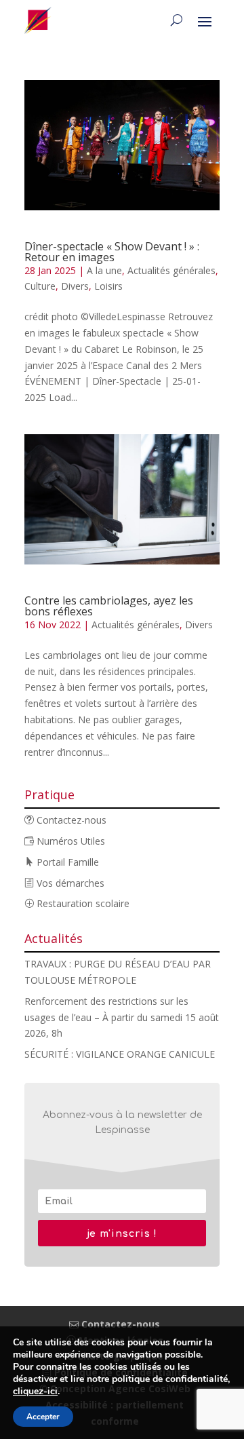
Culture (40, 286)
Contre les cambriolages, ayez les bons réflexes (108, 606)
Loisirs (108, 286)
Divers (75, 286)
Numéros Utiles (69, 840)
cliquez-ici (35, 1391)
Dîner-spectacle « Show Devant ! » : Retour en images (111, 252)
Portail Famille (66, 862)
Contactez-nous (70, 819)
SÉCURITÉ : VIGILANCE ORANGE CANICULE (119, 1054)
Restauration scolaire (81, 903)
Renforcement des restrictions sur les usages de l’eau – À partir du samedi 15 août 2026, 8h (121, 1017)
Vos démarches (69, 883)
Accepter (43, 1416)
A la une (104, 270)
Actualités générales (171, 270)
